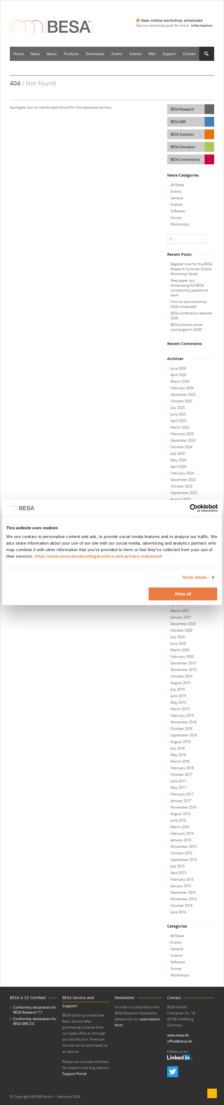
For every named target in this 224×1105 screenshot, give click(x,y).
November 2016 (183, 807)
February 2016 (182, 833)
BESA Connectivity (185, 159)
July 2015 (177, 866)
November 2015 (183, 846)
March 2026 (179, 381)
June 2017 (178, 781)
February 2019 (182, 715)
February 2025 (182, 433)
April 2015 (178, 872)
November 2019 (183, 669)
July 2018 (177, 748)
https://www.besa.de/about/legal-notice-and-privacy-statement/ (98, 556)
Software (177, 211)
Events (116, 53)
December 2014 (183, 892)
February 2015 (182, 879)
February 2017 (182, 794)
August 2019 (180, 682)
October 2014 (181, 905)
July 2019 (177, 689)
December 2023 (183, 479)
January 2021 (180, 617)
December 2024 (183, 440)
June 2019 (178, 695)
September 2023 (183, 492)
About (52, 53)
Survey (176, 217)
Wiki (152, 53)
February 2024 (182, 473)
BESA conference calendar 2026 (191, 315)
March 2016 (179, 826)
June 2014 (178, 912)
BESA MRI (178, 121)
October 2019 (181, 676)
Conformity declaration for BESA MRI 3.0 (34, 1021)
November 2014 (183, 898)
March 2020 (179, 649)
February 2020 (182, 656)
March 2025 (179, 427)
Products (71, 53)
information (202, 25)
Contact (189, 53)
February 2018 (182, 767)
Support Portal (74, 1073)
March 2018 (179, 761)
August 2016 (180, 813)
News (35, 53)
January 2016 (180, 839)
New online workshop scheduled (172, 20)
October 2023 (181, 486)
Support (169, 53)
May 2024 (178, 460)
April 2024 (178, 466)
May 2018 (178, 754)
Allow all (183, 594)
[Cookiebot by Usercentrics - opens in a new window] (194, 508)
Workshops (179, 224)
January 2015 (180, 885)
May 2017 (178, 787)
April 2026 (178, 374)
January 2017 (180, 800)
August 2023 (180, 499)
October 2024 (181, 446)
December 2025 (183, 394)
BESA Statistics (182, 134)
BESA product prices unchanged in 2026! (186, 327)
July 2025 (177, 407)
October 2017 (181, 774)
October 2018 (181, 728)
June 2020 (178, 643)
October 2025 (181, 401)
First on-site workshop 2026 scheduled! (188, 304)
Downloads (95, 53)
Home (18, 53)
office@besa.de (179, 1041)
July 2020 (177, 636)
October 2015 (181, 853)
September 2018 (183, 735)
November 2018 (183, 722)
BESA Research (182, 109)
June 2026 (178, 368)
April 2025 (178, 420)
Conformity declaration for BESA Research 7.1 (34, 1010)
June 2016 (178, 820)
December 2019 (183, 663)
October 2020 (181, 630)
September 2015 (183, 859)
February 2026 (182, 387)
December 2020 (183, 623)
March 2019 (179, 708)
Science (135, 53)
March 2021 (179, 610)
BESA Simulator (182, 146)
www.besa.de (178, 1035)
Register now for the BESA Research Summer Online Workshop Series (191, 269)
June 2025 (178, 414)
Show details (194, 577)
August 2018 (180, 741)
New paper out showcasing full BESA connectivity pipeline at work (189, 288)
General (176, 197)
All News (177, 184)
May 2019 (178, 702)
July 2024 (177, 453)
